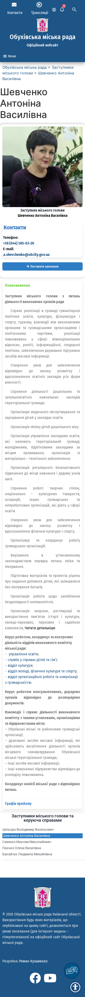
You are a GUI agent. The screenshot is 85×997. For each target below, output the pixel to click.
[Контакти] (14, 4)
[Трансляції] (39, 4)
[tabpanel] (42, 544)
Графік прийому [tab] (18, 803)
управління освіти (23, 654)
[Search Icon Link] (74, 9)
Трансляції (39, 12)
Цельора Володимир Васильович (28, 829)
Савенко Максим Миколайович (26, 842)
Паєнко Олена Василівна (21, 848)
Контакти (14, 12)
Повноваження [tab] (17, 285)
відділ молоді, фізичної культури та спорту (42, 671)
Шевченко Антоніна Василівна (26, 836)
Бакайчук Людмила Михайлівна (27, 854)
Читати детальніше (40, 628)
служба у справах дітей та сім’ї (32, 659)
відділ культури (20, 665)
